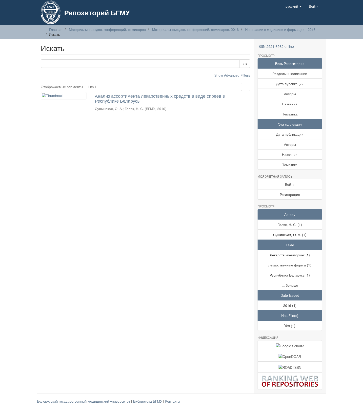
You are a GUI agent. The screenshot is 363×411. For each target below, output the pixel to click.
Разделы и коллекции (289, 73)
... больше (290, 285)
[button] (293, 6)
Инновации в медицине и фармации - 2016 (280, 29)
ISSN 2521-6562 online (276, 46)
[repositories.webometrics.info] (290, 381)
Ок (245, 63)
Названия (290, 103)
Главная (55, 29)
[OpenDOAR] (290, 356)
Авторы (290, 93)
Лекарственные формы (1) (289, 264)
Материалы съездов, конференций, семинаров (107, 29)
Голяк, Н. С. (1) (290, 224)
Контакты (172, 401)
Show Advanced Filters (232, 75)
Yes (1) (289, 325)
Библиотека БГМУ (148, 401)
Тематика (290, 114)
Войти (290, 184)
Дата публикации (289, 83)
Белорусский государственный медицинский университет (84, 401)
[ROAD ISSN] (290, 366)
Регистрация (290, 194)
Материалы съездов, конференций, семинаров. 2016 (195, 29)
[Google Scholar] (290, 345)
